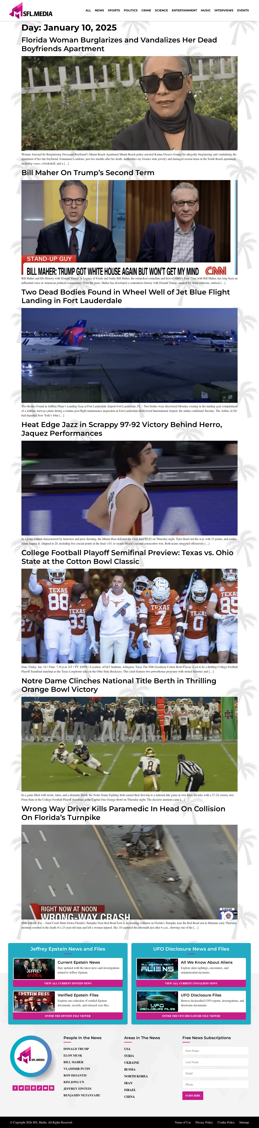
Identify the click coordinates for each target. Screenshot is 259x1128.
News (99, 10)
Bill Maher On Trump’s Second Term (88, 172)
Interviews (223, 10)
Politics (131, 10)
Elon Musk (73, 1055)
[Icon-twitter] (21, 1088)
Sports (114, 10)
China (129, 1096)
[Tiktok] (39, 1088)
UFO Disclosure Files (201, 995)
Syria (129, 1055)
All (88, 10)
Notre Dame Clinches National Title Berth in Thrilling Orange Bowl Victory (118, 685)
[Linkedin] (33, 1088)
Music (206, 10)
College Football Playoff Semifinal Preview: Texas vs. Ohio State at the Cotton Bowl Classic (127, 557)
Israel (130, 1089)
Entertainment (184, 10)
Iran (128, 1083)
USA (127, 1048)
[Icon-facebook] (15, 1088)
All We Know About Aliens (206, 962)
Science (161, 10)
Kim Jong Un (74, 1082)
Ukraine (131, 1062)
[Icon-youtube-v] (45, 1088)
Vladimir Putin (77, 1068)
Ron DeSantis (75, 1075)
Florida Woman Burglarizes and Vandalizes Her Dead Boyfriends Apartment (119, 44)
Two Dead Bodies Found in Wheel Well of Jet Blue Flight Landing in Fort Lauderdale (125, 296)
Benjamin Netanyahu (82, 1095)
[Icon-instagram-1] (27, 1088)
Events (243, 10)
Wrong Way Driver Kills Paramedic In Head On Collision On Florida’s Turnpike (123, 813)
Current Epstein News (79, 962)
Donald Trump (76, 1048)
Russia (130, 1069)
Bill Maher (73, 1062)
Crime (146, 10)
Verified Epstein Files (78, 995)
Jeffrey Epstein (78, 1088)
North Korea (136, 1076)
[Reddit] (51, 1088)
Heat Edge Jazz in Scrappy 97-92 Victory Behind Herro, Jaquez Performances (121, 429)
